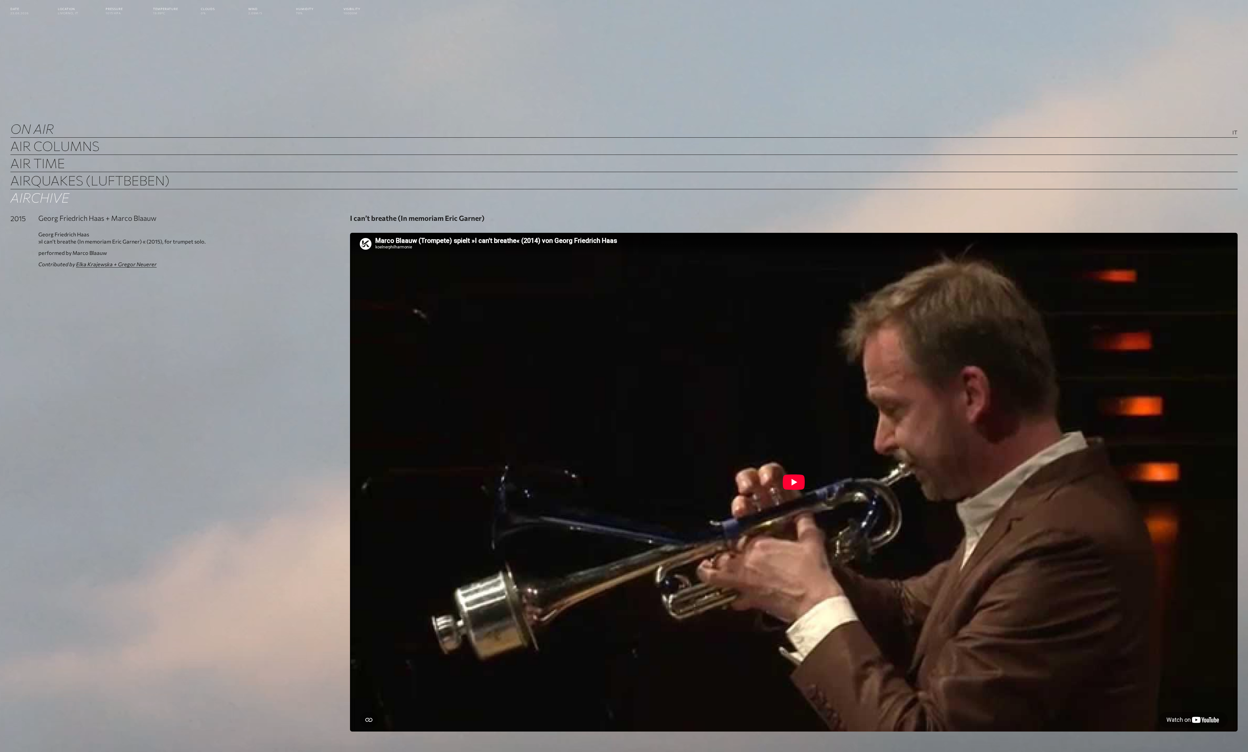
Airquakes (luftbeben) (90, 180)
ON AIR (32, 128)
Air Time (37, 163)
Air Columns (54, 146)
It (1235, 132)
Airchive (39, 197)
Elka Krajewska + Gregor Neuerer (116, 264)
